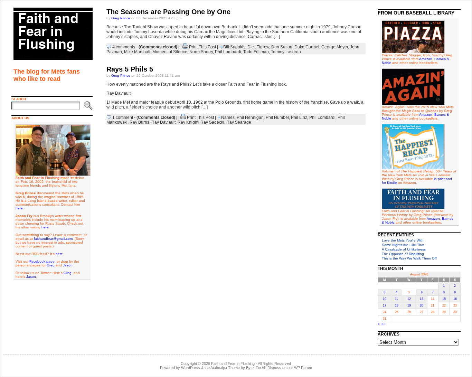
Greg (51, 265)
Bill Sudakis (234, 47)
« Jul (381, 324)
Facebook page (42, 261)
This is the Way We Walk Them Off (409, 258)
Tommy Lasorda (286, 51)
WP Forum (303, 368)
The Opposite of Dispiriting (403, 254)
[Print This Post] (185, 47)
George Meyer (334, 47)
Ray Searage (238, 122)
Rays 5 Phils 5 (129, 69)
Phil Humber (277, 117)
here (19, 208)
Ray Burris (139, 122)
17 (384, 305)
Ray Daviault (163, 122)
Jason (68, 265)
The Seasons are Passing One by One (168, 12)
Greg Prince (120, 18)
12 (409, 299)
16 (455, 299)
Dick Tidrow (258, 47)
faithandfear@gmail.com (53, 239)
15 (444, 299)
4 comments (123, 47)
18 (396, 305)
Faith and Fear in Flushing (233, 363)
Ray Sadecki (212, 122)
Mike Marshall (137, 51)
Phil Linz (299, 117)
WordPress (190, 368)
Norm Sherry (201, 51)
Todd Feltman (256, 51)
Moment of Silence (169, 51)
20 (421, 305)
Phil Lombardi (228, 51)
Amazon (425, 59)
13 (421, 299)
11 (396, 299)
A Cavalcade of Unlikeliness (404, 249)
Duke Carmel (306, 47)
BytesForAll (255, 368)
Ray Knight (188, 122)
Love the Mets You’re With (403, 240)
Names (228, 117)
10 (384, 299)
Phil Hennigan (250, 117)
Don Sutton (281, 47)
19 (409, 305)
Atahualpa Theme (225, 368)
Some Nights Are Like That (403, 245)
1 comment (122, 117)
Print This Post (202, 47)
